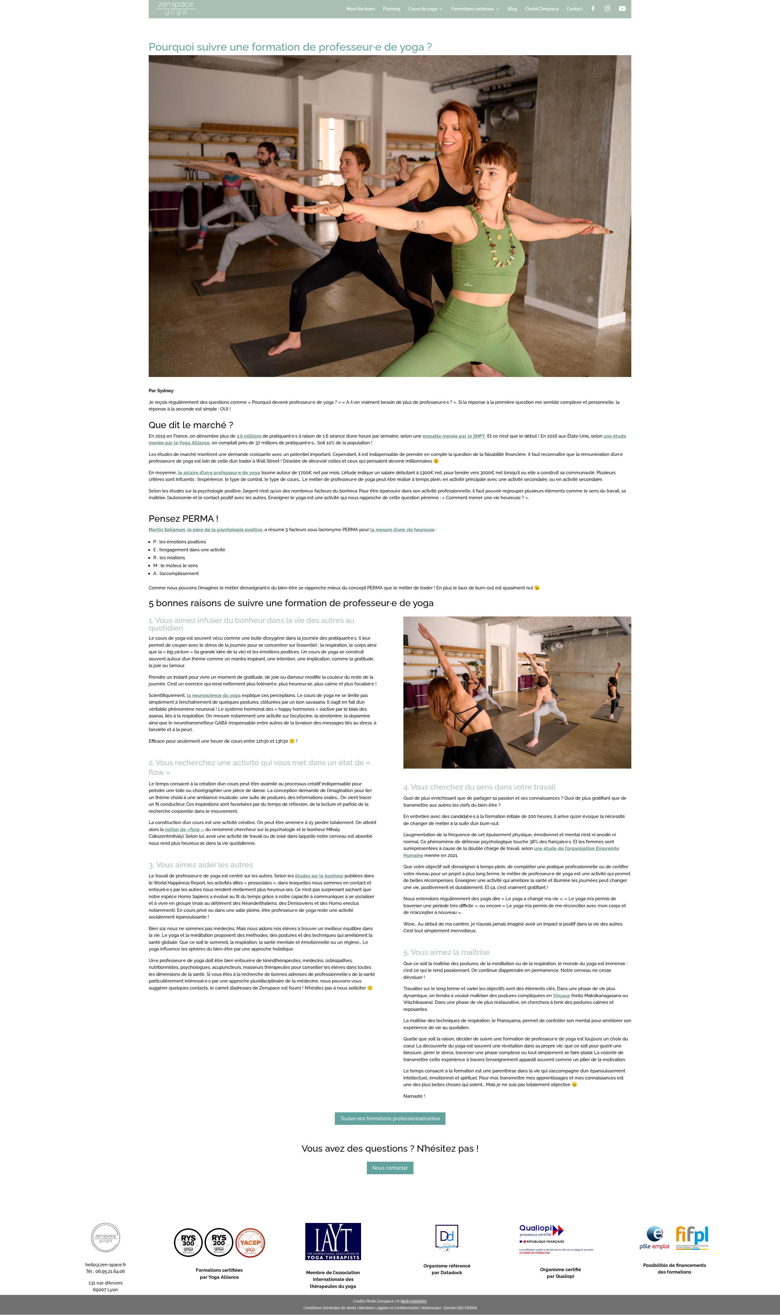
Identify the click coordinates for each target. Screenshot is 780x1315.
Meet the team (360, 9)
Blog (512, 9)
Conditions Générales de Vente (329, 1308)
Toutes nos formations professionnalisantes (390, 1118)
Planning (391, 9)
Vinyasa (561, 995)
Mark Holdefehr (414, 1301)
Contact (575, 9)
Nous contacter (390, 1168)
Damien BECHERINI (460, 1308)
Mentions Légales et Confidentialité (389, 1308)
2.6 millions (249, 436)
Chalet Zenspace (542, 9)
